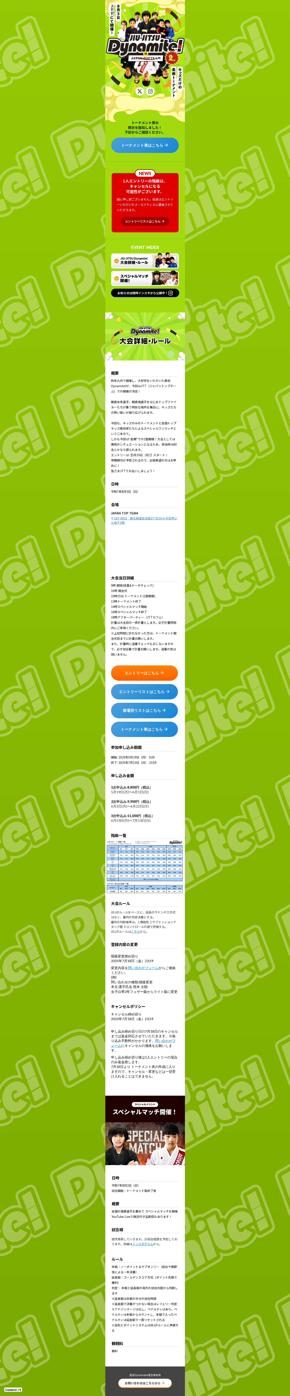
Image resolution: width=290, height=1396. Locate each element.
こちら (135, 931)
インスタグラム (142, 1244)
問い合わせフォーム (143, 968)
